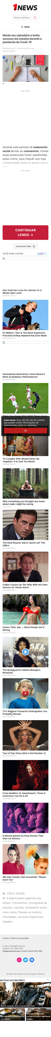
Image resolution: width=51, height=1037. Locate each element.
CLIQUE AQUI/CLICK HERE (31, 951)
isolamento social (36, 907)
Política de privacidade (20, 938)
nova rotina (9, 912)
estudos (19, 907)
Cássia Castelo (9, 51)
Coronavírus (19, 902)
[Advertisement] (25, 117)
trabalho (8, 921)
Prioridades (9, 916)
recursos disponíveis (30, 916)
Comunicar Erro (23, 246)
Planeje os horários (30, 912)
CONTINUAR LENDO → (25, 232)
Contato (6, 938)
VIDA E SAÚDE (16, 893)
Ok (25, 430)
